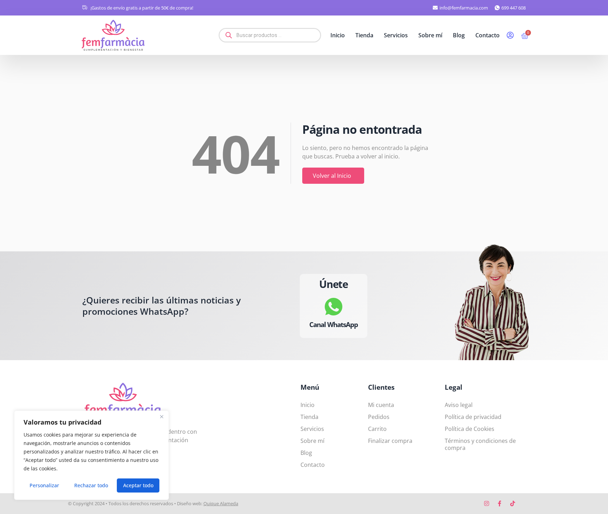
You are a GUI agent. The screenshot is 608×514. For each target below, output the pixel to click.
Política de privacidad (473, 417)
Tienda (364, 35)
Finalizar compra (390, 441)
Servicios (396, 35)
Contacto (487, 35)
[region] (91, 455)
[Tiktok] (512, 503)
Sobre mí (430, 35)
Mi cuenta (381, 405)
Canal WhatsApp (333, 324)
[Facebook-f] (499, 503)
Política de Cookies (469, 429)
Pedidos (379, 417)
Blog (459, 35)
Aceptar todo (138, 485)
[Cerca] (161, 416)
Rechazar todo (91, 485)
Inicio (337, 35)
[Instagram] (486, 503)
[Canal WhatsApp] (333, 306)
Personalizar (44, 485)
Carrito (377, 429)
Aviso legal (459, 405)
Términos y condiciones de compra (480, 444)
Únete (333, 284)
